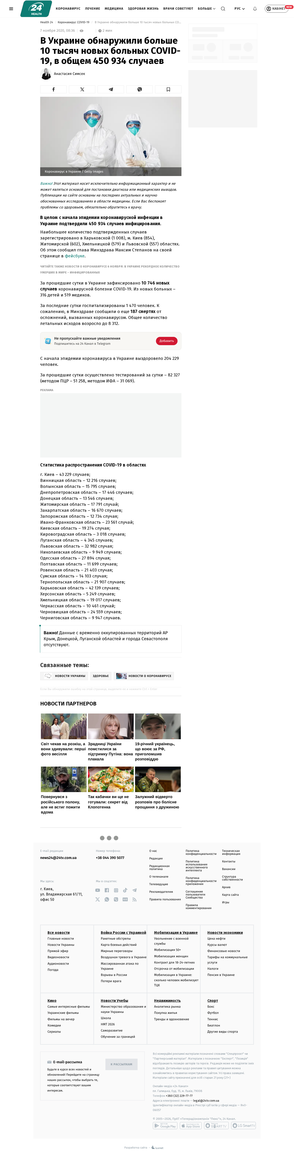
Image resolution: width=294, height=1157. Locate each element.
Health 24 (47, 22)
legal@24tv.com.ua (206, 1100)
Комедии (54, 1025)
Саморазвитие (112, 1030)
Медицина (114, 9)
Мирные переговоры (117, 951)
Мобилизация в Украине (176, 932)
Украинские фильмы (63, 1013)
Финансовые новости (223, 951)
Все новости (59, 932)
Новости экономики (225, 932)
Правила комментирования (199, 907)
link (98, 890)
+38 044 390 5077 (110, 858)
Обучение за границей (118, 1037)
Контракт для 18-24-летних (174, 962)
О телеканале (158, 876)
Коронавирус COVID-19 (74, 22)
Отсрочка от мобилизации (174, 969)
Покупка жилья (165, 1013)
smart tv (216, 1125)
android (165, 1125)
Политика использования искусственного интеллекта (197, 866)
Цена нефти (216, 939)
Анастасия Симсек (69, 74)
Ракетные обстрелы (116, 939)
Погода (53, 970)
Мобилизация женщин (171, 956)
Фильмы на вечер (61, 1019)
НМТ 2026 (108, 1024)
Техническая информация (231, 853)
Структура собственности (232, 878)
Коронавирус (68, 9)
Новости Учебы (114, 1000)
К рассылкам (121, 1064)
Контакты (228, 861)
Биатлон (213, 1025)
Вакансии (228, 869)
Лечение (92, 9)
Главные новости (61, 939)
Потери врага (111, 981)
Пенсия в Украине (221, 975)
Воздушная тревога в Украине (124, 957)
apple (191, 1125)
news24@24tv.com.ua (58, 858)
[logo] (36, 9)
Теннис (212, 1019)
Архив (226, 887)
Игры (225, 902)
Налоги (212, 969)
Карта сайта (230, 894)
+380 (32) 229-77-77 (179, 1095)
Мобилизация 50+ (167, 950)
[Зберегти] (168, 89)
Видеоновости (58, 957)
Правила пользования (165, 899)
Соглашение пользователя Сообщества (195, 894)
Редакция (156, 858)
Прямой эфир (58, 951)
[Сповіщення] (255, 9)
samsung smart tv (243, 1125)
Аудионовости (58, 964)
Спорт (212, 1000)
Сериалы (54, 1032)
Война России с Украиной (123, 932)
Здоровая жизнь (143, 9)
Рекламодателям (161, 891)
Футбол (213, 1013)
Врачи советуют (178, 9)
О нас (153, 851)
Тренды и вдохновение (171, 1019)
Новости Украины (61, 945)
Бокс (210, 1007)
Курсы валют (217, 945)
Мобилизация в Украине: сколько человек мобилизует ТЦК (176, 980)
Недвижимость (167, 1000)
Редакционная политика (159, 868)
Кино (52, 1000)
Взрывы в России (114, 975)
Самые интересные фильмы (69, 1007)
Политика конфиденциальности (201, 853)
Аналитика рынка (167, 1007)
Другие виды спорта (222, 1032)
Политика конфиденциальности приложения (201, 881)
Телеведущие (158, 884)
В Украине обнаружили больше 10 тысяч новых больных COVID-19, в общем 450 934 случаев (137, 22)
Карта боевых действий (119, 945)
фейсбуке (75, 256)
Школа (106, 1018)
